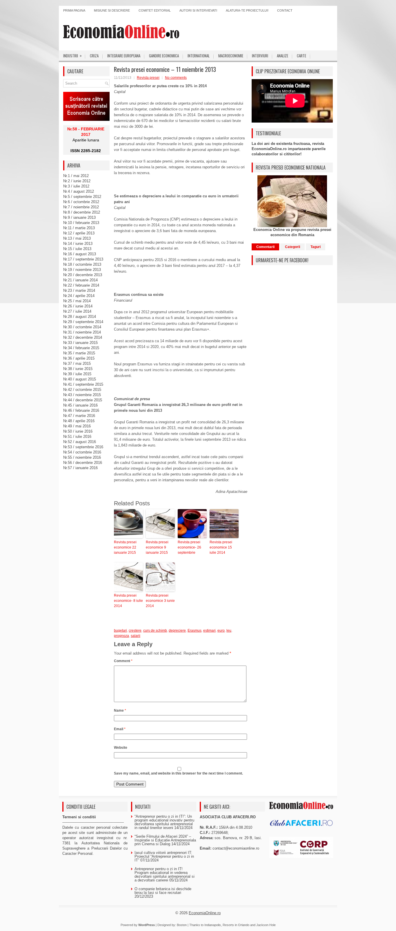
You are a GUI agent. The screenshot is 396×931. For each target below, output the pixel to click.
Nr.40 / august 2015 (79, 379)
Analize (282, 56)
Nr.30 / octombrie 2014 (82, 327)
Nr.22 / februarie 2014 (81, 285)
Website (120, 748)
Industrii (72, 55)
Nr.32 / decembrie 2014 (82, 337)
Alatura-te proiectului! (247, 10)
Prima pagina (74, 10)
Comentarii (265, 247)
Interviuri (260, 56)
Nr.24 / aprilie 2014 (79, 296)
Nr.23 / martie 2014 (79, 290)
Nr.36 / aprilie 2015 (79, 358)
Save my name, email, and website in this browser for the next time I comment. (178, 773)
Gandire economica (164, 56)
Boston (182, 925)
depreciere (177, 630)
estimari (209, 630)
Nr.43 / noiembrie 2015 (82, 395)
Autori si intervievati (198, 10)
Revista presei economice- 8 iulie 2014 (128, 600)
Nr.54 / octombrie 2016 (82, 452)
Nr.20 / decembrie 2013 (82, 275)
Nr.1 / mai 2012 (76, 176)
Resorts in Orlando (236, 925)
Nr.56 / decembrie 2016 (82, 462)
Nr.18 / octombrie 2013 (82, 264)
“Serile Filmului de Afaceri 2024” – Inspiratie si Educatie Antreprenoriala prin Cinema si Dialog (165, 840)
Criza (94, 56)
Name (120, 710)
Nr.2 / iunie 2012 (76, 181)
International (199, 56)
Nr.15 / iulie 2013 (77, 249)
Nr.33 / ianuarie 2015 (80, 342)
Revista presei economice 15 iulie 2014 (221, 547)
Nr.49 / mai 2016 (77, 426)
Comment (123, 661)
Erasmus (194, 630)
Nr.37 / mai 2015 (77, 363)
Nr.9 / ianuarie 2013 (79, 217)
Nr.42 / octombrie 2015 (82, 389)
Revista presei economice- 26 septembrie (189, 547)
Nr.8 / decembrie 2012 (81, 212)
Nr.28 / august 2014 (79, 316)
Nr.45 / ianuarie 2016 (80, 405)
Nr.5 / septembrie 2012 (82, 196)
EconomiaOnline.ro (205, 913)
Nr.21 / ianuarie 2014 (80, 280)
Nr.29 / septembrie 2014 (83, 322)
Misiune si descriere (112, 10)
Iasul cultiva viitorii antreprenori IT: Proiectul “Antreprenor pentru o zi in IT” (164, 856)
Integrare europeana (123, 56)
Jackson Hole (266, 925)
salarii (135, 636)
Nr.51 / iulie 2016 (77, 436)
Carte (301, 56)
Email (120, 729)
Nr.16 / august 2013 (79, 254)
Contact (285, 10)
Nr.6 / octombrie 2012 (81, 202)
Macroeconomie (230, 56)
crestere (135, 630)
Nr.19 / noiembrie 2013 (82, 269)
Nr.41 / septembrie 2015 (83, 384)
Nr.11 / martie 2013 (79, 228)
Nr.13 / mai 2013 (77, 238)
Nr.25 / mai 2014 (77, 301)
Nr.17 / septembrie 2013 (83, 259)
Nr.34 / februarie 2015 (81, 348)
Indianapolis (212, 925)
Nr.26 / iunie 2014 (77, 306)
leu (228, 630)
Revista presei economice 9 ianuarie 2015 (157, 547)
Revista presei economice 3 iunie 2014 (160, 600)
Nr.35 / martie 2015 (79, 353)
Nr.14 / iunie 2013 (77, 243)
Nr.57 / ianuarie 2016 (80, 468)
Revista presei (148, 78)
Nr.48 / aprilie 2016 (79, 421)
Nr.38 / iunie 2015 (77, 369)
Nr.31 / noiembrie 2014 (82, 332)
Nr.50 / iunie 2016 (77, 431)
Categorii (292, 247)
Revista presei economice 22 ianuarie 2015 (125, 547)
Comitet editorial (155, 10)
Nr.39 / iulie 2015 (77, 374)
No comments (176, 78)
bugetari (120, 630)
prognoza (121, 636)
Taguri (315, 247)
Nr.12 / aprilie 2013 (79, 233)
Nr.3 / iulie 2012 (76, 186)
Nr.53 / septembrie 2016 (83, 447)
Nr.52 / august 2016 (79, 442)
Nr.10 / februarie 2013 (81, 223)
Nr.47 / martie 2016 (79, 415)
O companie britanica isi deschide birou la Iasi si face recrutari (163, 891)
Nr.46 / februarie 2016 (81, 410)
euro (221, 630)
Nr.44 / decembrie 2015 (82, 400)
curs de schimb (155, 630)
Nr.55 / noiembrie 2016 (82, 457)
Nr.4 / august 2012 (78, 191)
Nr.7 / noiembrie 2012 (81, 207)
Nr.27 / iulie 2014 (77, 311)
